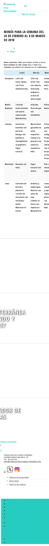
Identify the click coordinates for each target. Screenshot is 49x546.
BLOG (9, 514)
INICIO (9, 500)
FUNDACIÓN (11, 504)
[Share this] (10, 51)
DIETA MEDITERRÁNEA (16, 507)
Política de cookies (17, 484)
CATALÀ (32, 14)
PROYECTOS (11, 517)
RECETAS (10, 510)
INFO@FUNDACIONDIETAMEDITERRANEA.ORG (22, 461)
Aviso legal (14, 481)
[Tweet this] (12, 51)
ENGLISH (25, 14)
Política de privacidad (19, 477)
